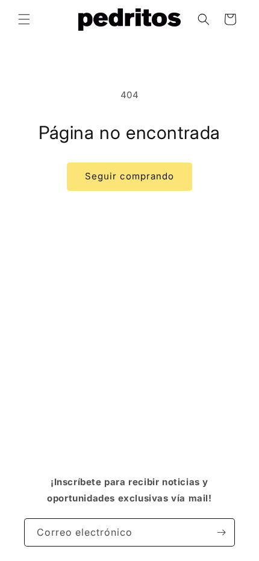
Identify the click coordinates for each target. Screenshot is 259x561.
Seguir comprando (129, 176)
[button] (24, 19)
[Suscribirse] (221, 532)
